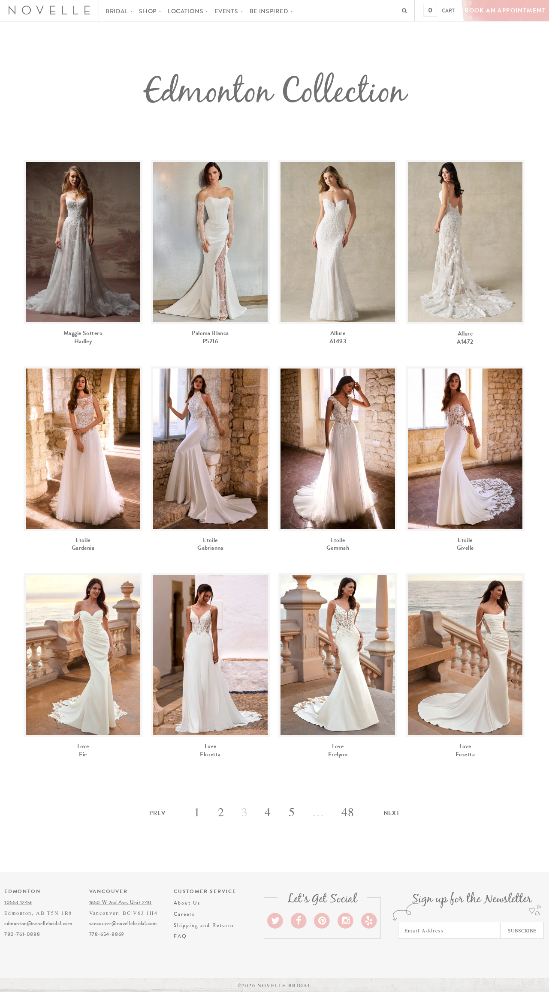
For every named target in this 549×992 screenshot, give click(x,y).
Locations (185, 11)
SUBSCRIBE (522, 930)
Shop (148, 11)
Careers (184, 914)
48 (348, 811)
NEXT (391, 813)
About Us (187, 903)
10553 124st (18, 902)
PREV (157, 813)
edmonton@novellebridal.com (38, 923)
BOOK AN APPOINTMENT (505, 10)
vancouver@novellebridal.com (123, 923)
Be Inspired (269, 11)
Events (226, 11)
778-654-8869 (106, 934)
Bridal (117, 11)
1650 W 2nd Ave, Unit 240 (120, 902)
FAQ (180, 936)
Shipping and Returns (204, 925)
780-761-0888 (22, 934)
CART (448, 11)
